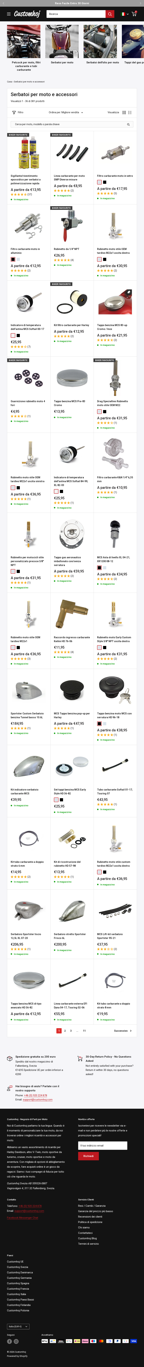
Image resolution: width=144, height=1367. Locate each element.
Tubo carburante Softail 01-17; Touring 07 (115, 791)
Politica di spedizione (90, 1222)
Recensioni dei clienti (90, 1216)
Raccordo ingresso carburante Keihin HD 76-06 (72, 639)
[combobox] (76, 14)
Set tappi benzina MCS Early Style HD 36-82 (70, 791)
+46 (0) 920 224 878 (35, 1095)
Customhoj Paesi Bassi (20, 1299)
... (77, 1030)
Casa (9, 81)
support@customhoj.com (38, 1099)
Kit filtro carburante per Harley (71, 325)
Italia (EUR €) (15, 1326)
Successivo (121, 1030)
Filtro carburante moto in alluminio (25, 251)
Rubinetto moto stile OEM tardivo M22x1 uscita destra (113, 251)
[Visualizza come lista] (130, 112)
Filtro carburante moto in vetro (115, 175)
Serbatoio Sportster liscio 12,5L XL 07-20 (26, 936)
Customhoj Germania (19, 1277)
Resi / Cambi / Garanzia (92, 1205)
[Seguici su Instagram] (16, 1341)
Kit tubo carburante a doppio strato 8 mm (113, 1005)
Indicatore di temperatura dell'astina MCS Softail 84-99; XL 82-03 (71, 481)
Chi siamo (84, 1227)
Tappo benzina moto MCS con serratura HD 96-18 (114, 715)
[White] (13, 335)
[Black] (104, 182)
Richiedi (88, 1156)
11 (84, 1030)
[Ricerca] (110, 14)
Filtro (20, 112)
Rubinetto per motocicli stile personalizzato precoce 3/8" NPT (27, 561)
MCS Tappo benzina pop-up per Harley (72, 715)
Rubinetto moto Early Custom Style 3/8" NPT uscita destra (114, 639)
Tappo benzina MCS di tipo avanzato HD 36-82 (26, 1005)
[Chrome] (99, 182)
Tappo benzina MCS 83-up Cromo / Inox (112, 327)
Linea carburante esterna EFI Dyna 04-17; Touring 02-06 (70, 1005)
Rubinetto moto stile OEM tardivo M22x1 (25, 639)
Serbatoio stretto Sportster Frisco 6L (70, 936)
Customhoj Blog (87, 1238)
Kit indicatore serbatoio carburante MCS (24, 791)
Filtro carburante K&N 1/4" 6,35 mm (115, 479)
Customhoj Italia (16, 1294)
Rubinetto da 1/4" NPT (66, 249)
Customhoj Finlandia (19, 1305)
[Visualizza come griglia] (124, 112)
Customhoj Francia (18, 1288)
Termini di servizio (88, 1243)
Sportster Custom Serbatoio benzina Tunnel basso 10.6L (27, 715)
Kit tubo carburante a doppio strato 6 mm (27, 864)
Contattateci (85, 1233)
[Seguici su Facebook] (9, 1341)
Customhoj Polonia (18, 1310)
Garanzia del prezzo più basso (95, 1211)
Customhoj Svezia (17, 1267)
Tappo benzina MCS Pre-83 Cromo (69, 403)
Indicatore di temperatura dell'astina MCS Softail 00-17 (27, 327)
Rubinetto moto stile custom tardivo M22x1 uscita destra (113, 864)
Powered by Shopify (17, 1356)
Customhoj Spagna (18, 1283)
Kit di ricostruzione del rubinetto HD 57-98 (67, 864)
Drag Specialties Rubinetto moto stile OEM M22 (112, 403)
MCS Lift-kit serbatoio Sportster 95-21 (110, 936)
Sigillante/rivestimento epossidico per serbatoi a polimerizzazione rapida (26, 179)
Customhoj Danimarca (20, 1272)
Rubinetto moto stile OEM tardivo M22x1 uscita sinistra (27, 479)
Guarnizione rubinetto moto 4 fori (28, 403)
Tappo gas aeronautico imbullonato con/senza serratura (67, 561)
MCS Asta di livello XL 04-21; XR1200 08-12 (113, 559)
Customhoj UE (15, 1261)
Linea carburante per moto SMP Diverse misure (69, 177)
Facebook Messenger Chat (22, 1217)
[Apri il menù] (9, 14)
